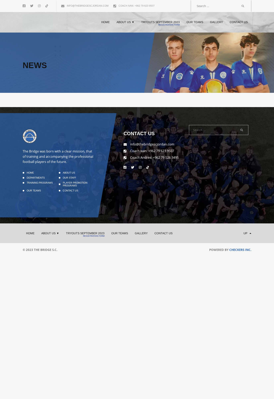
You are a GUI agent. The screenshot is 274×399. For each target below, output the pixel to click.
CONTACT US (70, 190)
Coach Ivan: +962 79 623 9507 (136, 5)
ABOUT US (69, 172)
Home (30, 172)
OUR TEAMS (34, 190)
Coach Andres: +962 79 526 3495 (154, 157)
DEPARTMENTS (36, 177)
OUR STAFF (69, 177)
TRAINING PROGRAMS (40, 182)
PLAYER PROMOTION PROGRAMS (75, 184)
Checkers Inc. (240, 250)
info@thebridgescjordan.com (87, 5)
